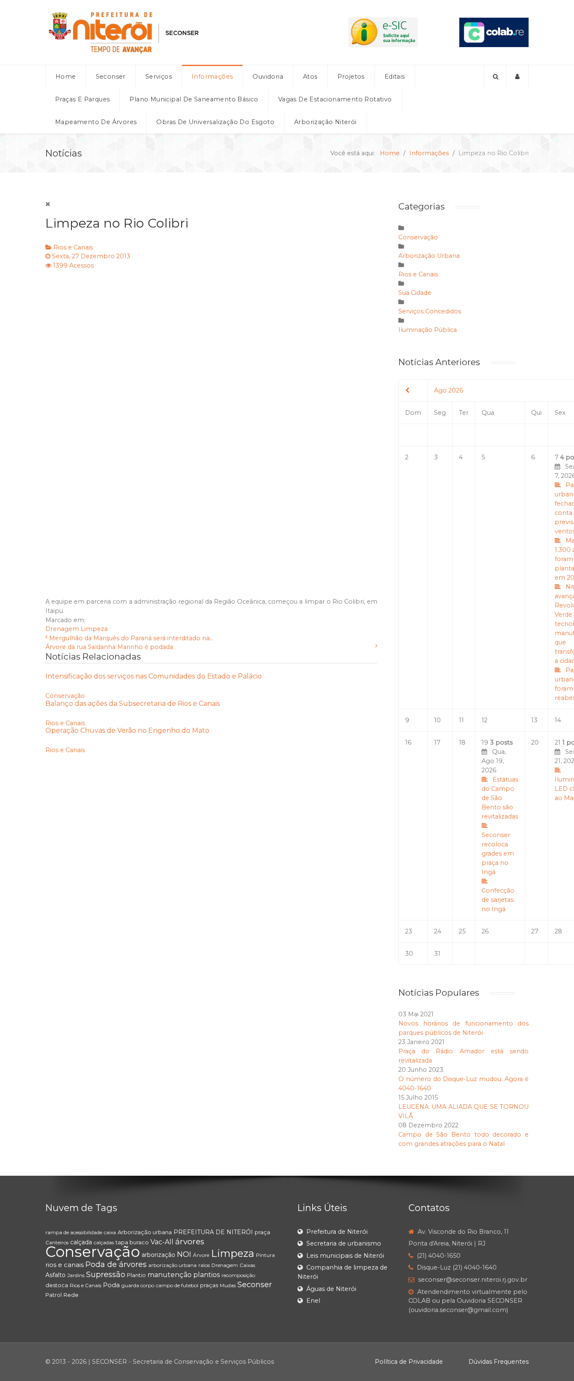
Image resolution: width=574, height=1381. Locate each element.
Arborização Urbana (429, 256)
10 (437, 720)
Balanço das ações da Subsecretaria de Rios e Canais (132, 704)
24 (437, 931)
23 (408, 931)
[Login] (517, 76)
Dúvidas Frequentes (499, 1361)
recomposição (238, 1275)
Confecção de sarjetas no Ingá (498, 900)
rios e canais (64, 1265)
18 (462, 742)
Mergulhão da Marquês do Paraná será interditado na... (131, 638)
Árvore (201, 1255)
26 (485, 931)
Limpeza (94, 629)
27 (534, 931)
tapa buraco (132, 1242)
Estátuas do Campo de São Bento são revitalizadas (500, 798)
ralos (204, 1265)
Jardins (75, 1275)
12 (484, 720)
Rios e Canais (73, 247)
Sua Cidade (414, 293)
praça (262, 1232)
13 (534, 720)
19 (500, 826)
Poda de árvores (116, 1264)
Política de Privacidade (409, 1361)
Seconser (254, 1284)
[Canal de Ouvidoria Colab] (494, 32)
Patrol (53, 1294)
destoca (56, 1285)
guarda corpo (137, 1285)
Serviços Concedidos (429, 311)
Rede (71, 1294)
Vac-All (162, 1242)
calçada (81, 1242)
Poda (111, 1285)
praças (209, 1285)
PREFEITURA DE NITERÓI (213, 1232)
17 (437, 742)
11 (461, 720)
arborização (158, 1255)
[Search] (495, 76)
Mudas (228, 1285)
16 (408, 742)
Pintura (265, 1255)
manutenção (169, 1275)
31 (437, 953)
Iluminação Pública (427, 330)
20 (535, 742)
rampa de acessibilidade (73, 1232)
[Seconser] (176, 32)
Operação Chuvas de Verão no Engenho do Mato (127, 730)
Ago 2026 (448, 390)
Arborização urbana (145, 1232)
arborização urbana (172, 1265)
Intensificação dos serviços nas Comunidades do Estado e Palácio (153, 676)
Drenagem (62, 629)
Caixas (247, 1265)
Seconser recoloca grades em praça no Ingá (498, 853)
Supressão (105, 1274)
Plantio (136, 1275)
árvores (189, 1241)
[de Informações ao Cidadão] (383, 32)
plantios (206, 1275)
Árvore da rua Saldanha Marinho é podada (109, 647)
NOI (184, 1254)
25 (462, 931)
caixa (110, 1232)
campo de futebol (177, 1285)
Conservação (65, 696)
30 (409, 953)
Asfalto (55, 1275)
